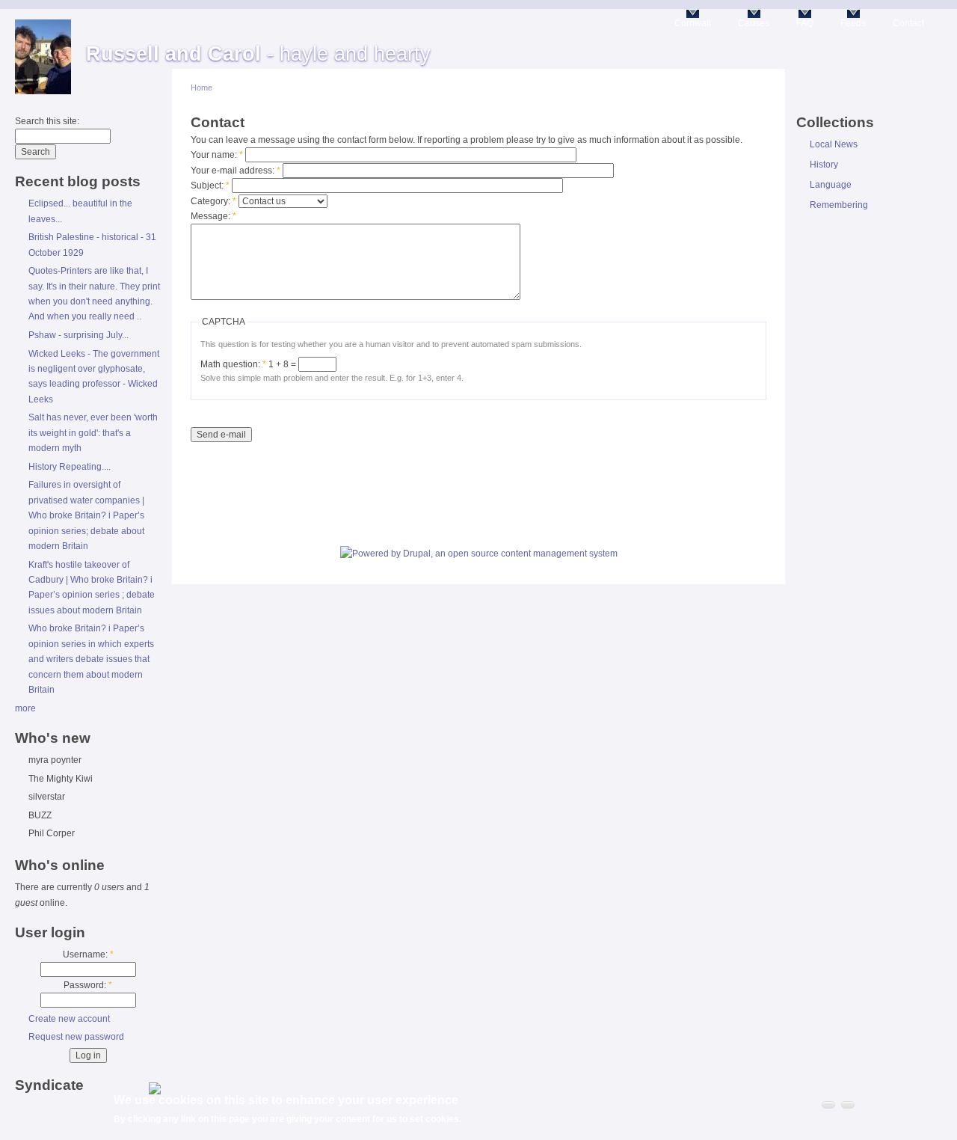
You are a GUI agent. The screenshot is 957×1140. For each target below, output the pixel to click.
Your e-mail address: (235, 170)
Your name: (217, 155)
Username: (88, 954)
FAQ (804, 23)
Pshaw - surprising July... (78, 335)
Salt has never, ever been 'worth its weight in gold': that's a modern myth (93, 432)
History (824, 164)
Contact (908, 23)
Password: (88, 985)
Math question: (233, 364)
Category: (213, 201)
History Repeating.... (69, 467)
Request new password (76, 1037)
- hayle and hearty (258, 54)
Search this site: (47, 121)
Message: (213, 216)
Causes (753, 23)
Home (201, 87)
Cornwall (692, 23)
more (25, 708)
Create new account (69, 1019)
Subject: (210, 185)
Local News (834, 144)
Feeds (853, 23)
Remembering (839, 205)
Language (831, 185)
